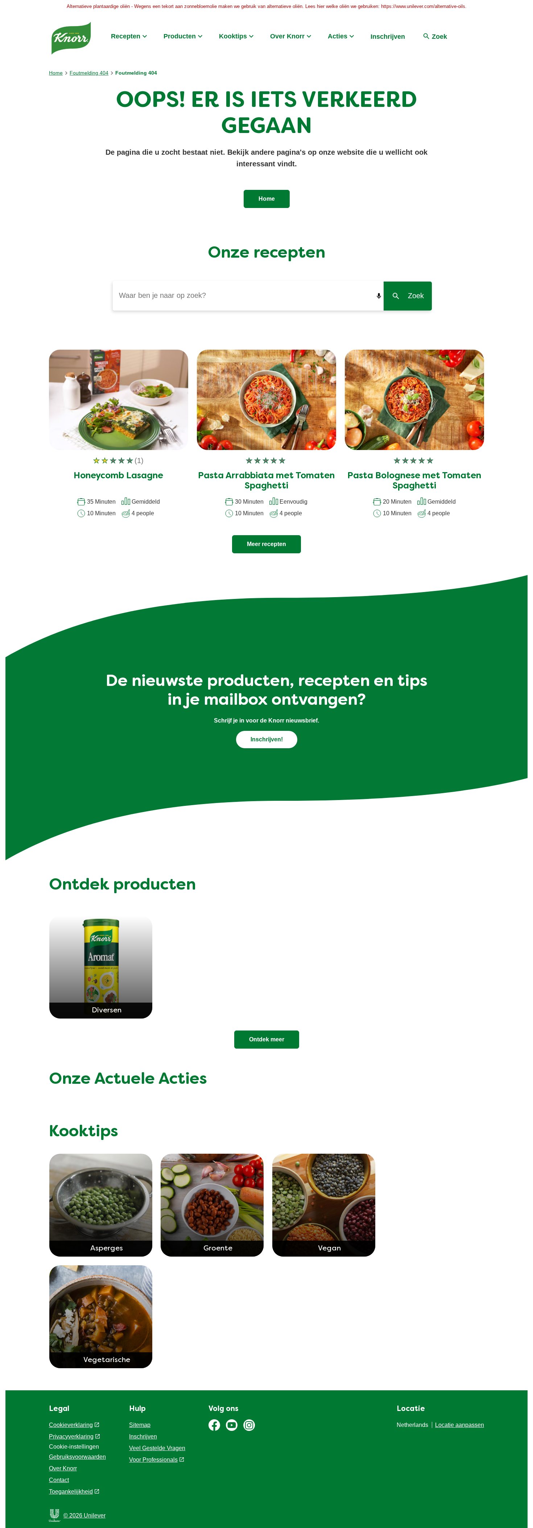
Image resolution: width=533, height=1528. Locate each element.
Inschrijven (388, 36)
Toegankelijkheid (71, 1492)
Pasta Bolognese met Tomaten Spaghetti (414, 481)
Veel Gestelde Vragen (157, 1448)
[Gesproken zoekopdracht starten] (379, 296)
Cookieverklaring (71, 1425)
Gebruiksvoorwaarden (77, 1457)
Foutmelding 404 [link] (136, 73)
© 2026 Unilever (84, 1515)
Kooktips (233, 36)
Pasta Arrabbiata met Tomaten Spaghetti (266, 481)
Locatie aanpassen (459, 1425)
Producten (180, 36)
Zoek (416, 296)
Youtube (231, 1425)
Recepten (125, 36)
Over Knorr (287, 36)
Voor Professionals (153, 1460)
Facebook (214, 1425)
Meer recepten (266, 544)
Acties (337, 36)
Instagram (249, 1425)
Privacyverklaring (71, 1436)
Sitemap (139, 1425)
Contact (59, 1480)
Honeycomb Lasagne (118, 476)
